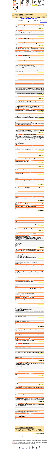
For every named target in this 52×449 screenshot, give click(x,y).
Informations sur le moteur (43, 22)
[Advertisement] (29, 214)
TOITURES (14, 2)
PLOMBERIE (14, 0)
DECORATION (34, 1)
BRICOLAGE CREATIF (28, 4)
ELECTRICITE (22, 0)
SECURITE (39, 3)
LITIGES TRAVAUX (34, 4)
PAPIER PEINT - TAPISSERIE (41, 0)
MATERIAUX (33, 2)
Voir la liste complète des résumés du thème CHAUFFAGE (29, 18)
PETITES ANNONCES (34, 5)
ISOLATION (21, 2)
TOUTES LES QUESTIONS (41, 5)
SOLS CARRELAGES (28, 3)
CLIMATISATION (22, 1)
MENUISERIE (27, 2)
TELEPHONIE (39, 1)
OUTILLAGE (33, 3)
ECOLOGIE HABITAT (22, 4)
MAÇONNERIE (27, 1)
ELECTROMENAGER (15, 3)
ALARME (39, 2)
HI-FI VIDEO (27, 0)
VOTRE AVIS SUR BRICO (41, 4)
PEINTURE (21, 3)
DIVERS (33, 0)
